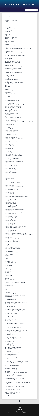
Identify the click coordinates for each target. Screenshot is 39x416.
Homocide (7, 278)
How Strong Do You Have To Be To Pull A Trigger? (14, 335)
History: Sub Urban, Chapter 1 (10, 214)
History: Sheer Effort (8, 210)
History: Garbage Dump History (11, 165)
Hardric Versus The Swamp (10, 41)
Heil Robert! (7, 89)
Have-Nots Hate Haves (9, 65)
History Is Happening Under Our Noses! (12, 183)
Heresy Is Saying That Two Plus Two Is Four (13, 107)
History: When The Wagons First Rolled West (13, 240)
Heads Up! (7, 76)
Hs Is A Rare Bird (8, 371)
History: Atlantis (8, 147)
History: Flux (7, 162)
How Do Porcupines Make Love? (11, 307)
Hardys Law (7, 42)
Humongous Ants (8, 390)
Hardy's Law (7, 44)
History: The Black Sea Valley (10, 220)
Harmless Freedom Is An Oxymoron (11, 45)
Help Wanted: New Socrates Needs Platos (13, 100)
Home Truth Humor (8, 275)
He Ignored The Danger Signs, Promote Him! (13, 72)
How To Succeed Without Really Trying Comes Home (15, 357)
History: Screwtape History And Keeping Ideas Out (14, 209)
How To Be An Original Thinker (10, 345)
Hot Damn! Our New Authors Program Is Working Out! (15, 295)
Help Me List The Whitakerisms (10, 95)
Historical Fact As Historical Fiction (11, 137)
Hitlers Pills (7, 255)
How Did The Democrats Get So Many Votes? (13, 305)
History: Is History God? (9, 185)
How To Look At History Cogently (11, 354)
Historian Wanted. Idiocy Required (11, 133)
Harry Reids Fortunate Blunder (10, 47)
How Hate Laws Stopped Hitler (10, 317)
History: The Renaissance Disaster (11, 230)
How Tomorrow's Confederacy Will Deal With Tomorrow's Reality (17, 361)
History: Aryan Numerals (9, 145)
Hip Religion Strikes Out (9, 124)
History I (6, 175)
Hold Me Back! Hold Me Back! (10, 262)
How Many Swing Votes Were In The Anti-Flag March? (15, 323)
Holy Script (7, 274)
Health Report (7, 78)
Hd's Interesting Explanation (10, 69)
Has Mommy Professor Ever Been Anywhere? (13, 52)
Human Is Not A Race (9, 385)
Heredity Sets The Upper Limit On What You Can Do (14, 104)
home (19, 407)
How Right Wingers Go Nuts (10, 333)
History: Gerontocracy (9, 166)
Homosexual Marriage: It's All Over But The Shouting (15, 282)
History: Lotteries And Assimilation (11, 190)
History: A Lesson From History (11, 141)
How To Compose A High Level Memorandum (13, 347)
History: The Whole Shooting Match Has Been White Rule (15, 233)
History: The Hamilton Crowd (10, 223)
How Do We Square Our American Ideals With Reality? (15, 309)
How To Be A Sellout (8, 344)
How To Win (7, 358)
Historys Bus (7, 244)
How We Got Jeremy (8, 364)
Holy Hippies (7, 272)
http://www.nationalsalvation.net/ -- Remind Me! (14, 376)
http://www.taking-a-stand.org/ (10, 379)
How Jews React (8, 320)
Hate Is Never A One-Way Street (11, 57)
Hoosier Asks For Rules (9, 285)
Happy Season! (7, 31)
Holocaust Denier (8, 269)
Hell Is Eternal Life (8, 92)
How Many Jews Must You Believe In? (12, 322)
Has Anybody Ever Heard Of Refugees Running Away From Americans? (18, 48)
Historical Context (8, 135)
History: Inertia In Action (9, 178)
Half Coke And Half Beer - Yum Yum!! (11, 20)
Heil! (5, 88)
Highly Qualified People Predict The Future (13, 117)
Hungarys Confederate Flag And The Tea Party (13, 392)
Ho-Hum (6, 258)
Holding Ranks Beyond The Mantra (11, 267)
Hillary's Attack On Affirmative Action (12, 120)
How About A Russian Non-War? (11, 299)
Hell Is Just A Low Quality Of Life (11, 93)
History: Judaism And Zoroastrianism (12, 189)
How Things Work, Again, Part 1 (11, 343)
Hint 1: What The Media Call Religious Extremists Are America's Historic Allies (19, 121)
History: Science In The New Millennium (12, 207)
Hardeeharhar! (7, 34)
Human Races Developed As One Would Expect (14, 388)
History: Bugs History (9, 150)
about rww (19, 409)
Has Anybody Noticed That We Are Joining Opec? (14, 49)
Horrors (6, 286)
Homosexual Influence (9, 281)
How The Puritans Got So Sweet (11, 338)
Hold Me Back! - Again (9, 261)
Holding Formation (8, 265)
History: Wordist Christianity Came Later (12, 241)
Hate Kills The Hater (8, 58)
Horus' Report (7, 292)
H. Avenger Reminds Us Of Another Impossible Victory (15, 18)
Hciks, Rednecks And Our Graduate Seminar (13, 68)
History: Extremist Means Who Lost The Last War (14, 161)
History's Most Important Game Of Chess (12, 247)
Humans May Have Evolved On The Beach (12, 389)
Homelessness (7, 276)
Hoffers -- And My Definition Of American (12, 259)
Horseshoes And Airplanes (10, 288)
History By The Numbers (9, 151)
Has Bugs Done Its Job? (9, 51)
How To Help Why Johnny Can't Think (12, 352)
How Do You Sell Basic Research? (11, 313)
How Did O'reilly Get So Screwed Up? (12, 303)
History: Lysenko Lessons (9, 192)
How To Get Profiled (8, 350)
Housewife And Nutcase (9, 298)
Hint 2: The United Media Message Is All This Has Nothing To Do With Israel (19, 123)
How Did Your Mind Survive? (10, 306)
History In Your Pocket (9, 176)
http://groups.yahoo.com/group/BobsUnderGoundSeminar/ (16, 372)
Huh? (6, 381)
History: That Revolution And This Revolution (13, 217)
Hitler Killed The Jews (9, 251)
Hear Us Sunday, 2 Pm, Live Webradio (12, 79)
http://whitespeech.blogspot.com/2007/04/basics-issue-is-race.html (17, 374)
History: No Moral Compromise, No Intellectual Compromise (16, 196)
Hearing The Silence (8, 81)
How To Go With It (8, 351)
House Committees (8, 296)
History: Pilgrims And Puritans (10, 200)
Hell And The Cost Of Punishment (11, 90)
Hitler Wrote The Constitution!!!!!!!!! (11, 252)
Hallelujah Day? (8, 23)
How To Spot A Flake (8, 355)
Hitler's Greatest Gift (9, 254)
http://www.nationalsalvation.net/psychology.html (14, 378)
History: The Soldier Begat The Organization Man (14, 231)
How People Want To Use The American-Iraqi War (14, 328)
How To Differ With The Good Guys (11, 348)
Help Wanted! (7, 96)
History (6, 140)
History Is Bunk (7, 179)
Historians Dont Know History (10, 134)
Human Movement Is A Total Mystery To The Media (14, 386)
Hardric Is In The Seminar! (10, 38)
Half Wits (6, 21)
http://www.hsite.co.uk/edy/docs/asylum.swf (13, 375)
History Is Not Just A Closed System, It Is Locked (14, 186)
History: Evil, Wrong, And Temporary (12, 158)
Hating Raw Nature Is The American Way (12, 61)
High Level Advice (8, 116)
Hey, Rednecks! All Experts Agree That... (12, 111)
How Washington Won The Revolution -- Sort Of (14, 362)
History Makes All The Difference (11, 193)
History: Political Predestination (11, 202)
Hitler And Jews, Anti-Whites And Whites (12, 248)
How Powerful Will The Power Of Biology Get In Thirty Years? (16, 330)
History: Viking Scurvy (9, 237)
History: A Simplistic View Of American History (13, 142)
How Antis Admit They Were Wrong (11, 300)
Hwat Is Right (7, 395)
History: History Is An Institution (11, 169)
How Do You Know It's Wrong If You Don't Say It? (14, 310)
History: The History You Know (10, 224)
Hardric (6, 35)
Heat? (6, 85)
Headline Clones (8, 73)
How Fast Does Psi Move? (9, 316)
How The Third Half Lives (9, 341)
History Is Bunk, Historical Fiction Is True (12, 182)
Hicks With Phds (8, 114)
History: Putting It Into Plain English (11, 205)
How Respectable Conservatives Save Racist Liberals (15, 331)
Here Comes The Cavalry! (9, 102)
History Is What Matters (9, 188)
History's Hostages (8, 245)
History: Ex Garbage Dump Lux (10, 159)
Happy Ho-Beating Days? (9, 30)
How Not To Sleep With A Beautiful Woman (13, 327)
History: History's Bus (9, 174)
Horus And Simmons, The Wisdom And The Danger (14, 291)
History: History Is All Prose (10, 168)
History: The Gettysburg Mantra (11, 222)
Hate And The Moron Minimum (11, 54)
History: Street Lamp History (10, 213)
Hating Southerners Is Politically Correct (12, 62)
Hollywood (7, 268)
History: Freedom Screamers (10, 164)
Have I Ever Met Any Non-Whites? (11, 64)
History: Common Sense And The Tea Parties (13, 155)
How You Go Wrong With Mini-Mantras (12, 365)
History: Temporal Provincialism (11, 216)
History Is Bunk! (8, 181)
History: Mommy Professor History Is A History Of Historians (16, 195)
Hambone (6, 24)
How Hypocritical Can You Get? (10, 319)
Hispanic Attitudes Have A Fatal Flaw (11, 130)
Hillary (6, 118)
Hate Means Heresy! (8, 59)
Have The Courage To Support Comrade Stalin (13, 66)
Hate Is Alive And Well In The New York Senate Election (15, 55)
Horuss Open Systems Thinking (11, 293)
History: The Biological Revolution (11, 219)
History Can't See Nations (9, 152)
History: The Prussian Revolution (11, 229)
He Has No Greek (8, 71)
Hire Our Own (7, 126)
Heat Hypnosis (7, 86)
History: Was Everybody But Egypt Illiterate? (13, 238)
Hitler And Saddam (8, 250)
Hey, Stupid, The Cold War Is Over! (11, 113)
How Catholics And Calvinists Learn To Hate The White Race (16, 302)
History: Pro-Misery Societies (10, 203)
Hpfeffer (6, 367)
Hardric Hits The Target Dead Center (12, 37)
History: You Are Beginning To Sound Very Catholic (14, 242)
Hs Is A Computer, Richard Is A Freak (11, 369)
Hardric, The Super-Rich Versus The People (13, 40)
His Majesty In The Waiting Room (11, 128)
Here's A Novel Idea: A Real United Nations (13, 106)
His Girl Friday (7, 127)
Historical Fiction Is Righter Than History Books (14, 138)
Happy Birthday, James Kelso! (10, 28)
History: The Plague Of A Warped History (12, 227)
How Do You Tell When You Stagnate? (12, 315)
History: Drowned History (9, 157)
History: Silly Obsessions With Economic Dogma (14, 212)
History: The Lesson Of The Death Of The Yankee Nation (15, 226)
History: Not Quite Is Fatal (9, 198)
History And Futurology (9, 144)
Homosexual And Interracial (10, 279)
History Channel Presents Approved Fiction (13, 154)
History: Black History (9, 148)
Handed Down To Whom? (9, 27)
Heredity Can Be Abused (9, 103)
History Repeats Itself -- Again (10, 206)
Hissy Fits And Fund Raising (10, 131)
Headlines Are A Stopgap (9, 75)
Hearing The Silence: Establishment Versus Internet (14, 82)
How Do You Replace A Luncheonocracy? (12, 312)
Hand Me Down (8, 25)
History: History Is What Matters (11, 172)
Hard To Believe (8, 33)
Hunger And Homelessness (10, 393)
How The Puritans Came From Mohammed (13, 337)
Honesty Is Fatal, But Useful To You (11, 283)
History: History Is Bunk (9, 171)
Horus (6, 289)
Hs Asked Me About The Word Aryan (11, 368)
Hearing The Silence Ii (9, 83)
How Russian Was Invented (10, 334)
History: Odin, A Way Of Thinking (11, 199)
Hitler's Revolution (8, 257)
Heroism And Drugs (8, 109)
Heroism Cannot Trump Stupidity (11, 110)
